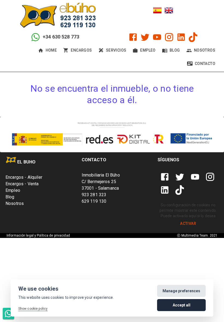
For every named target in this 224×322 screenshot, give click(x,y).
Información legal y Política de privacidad (38, 235)
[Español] (157, 11)
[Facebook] (133, 37)
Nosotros (14, 203)
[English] (168, 11)
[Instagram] (169, 37)
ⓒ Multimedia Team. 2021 (197, 235)
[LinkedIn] (181, 37)
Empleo (12, 190)
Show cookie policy (33, 309)
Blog (9, 196)
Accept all (181, 305)
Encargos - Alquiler (23, 177)
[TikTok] (193, 37)
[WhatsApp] (8, 313)
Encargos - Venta (22, 183)
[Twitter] (145, 37)
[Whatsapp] (36, 37)
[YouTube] (157, 37)
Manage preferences (181, 291)
